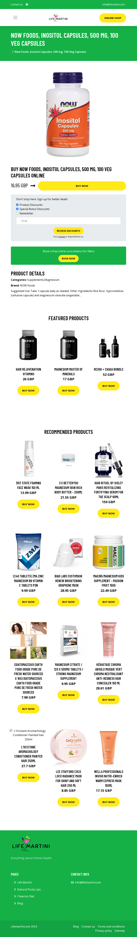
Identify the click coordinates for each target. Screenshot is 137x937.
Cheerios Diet (25, 896)
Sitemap (120, 930)
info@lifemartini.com (113, 4)
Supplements (35, 280)
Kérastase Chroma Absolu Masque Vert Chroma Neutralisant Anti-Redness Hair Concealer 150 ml (108, 673)
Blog (20, 903)
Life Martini (24, 882)
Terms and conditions (111, 926)
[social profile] (26, 4)
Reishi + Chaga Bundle (108, 369)
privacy (61, 236)
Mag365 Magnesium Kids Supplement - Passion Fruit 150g (108, 580)
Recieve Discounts (68, 230)
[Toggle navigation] (15, 17)
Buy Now (82, 185)
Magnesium (51, 280)
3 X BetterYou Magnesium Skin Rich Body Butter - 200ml (68, 487)
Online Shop (112, 18)
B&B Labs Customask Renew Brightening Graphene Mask (68, 580)
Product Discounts (31, 205)
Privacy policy (103, 930)
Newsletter (26, 213)
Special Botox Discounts (35, 209)
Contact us (88, 926)
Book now (68, 258)
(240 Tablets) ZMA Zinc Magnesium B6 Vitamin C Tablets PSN (28, 580)
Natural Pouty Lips (29, 889)
